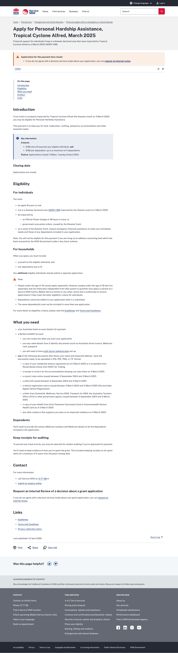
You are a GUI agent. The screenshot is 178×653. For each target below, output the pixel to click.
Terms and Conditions (90, 310)
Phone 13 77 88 (20, 605)
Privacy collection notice (30, 529)
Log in (162, 3)
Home (45, 11)
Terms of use (44, 647)
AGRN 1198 (54, 210)
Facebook (118, 627)
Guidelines (70, 310)
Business (73, 11)
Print (20, 547)
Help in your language (24, 619)
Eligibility (22, 88)
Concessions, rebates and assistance (82, 610)
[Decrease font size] (158, 69)
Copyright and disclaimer (65, 647)
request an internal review (118, 61)
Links (19, 98)
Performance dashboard (128, 614)
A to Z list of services (75, 600)
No (56, 564)
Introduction (23, 85)
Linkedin (125, 627)
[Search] (162, 11)
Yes (49, 564)
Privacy (32, 647)
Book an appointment (23, 624)
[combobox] (140, 11)
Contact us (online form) (24, 600)
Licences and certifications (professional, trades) (88, 614)
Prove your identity (74, 624)
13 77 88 (42, 478)
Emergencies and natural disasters (81, 633)
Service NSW (122, 595)
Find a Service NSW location (27, 610)
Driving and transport (75, 605)
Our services (122, 605)
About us (120, 600)
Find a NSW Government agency (132, 619)
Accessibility (18, 647)
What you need (24, 91)
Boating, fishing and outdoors (79, 629)
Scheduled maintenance (128, 610)
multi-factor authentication (56, 351)
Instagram (132, 627)
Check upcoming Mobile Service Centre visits (35, 614)
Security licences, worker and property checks (87, 619)
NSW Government (137, 647)
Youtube (139, 627)
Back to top (155, 537)
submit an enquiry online (30, 483)
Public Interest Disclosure (114, 647)
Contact (21, 95)
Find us (85, 11)
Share (35, 547)
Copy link (52, 547)
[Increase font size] (163, 69)
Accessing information (89, 647)
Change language (141, 3)
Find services (58, 11)
